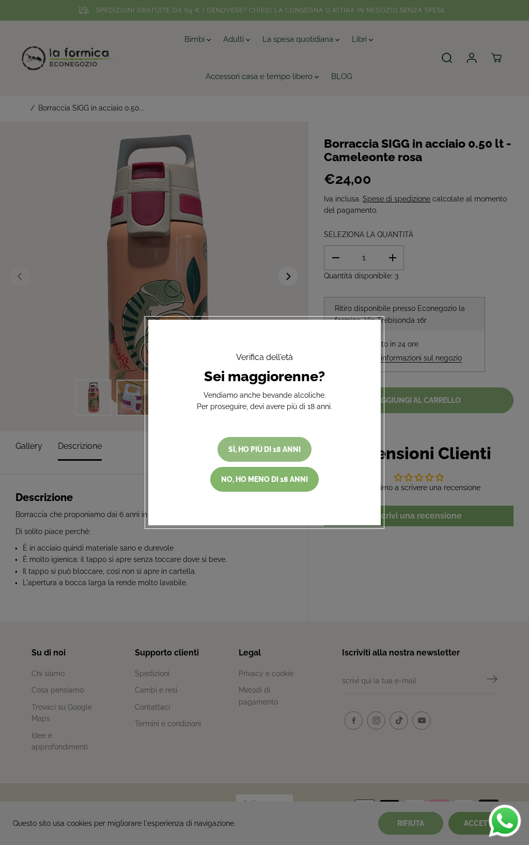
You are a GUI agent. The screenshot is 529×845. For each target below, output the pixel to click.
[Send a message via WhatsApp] (505, 821)
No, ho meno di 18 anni (264, 479)
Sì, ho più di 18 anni (264, 449)
